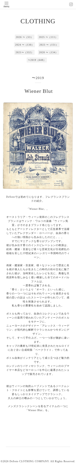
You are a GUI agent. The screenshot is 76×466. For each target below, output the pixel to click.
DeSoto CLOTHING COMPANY (29, 461)
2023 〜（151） (48, 44)
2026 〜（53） (24, 37)
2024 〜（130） (24, 44)
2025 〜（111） (48, 37)
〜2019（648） (37, 60)
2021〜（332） (25, 52)
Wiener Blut (38, 91)
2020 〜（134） (48, 52)
